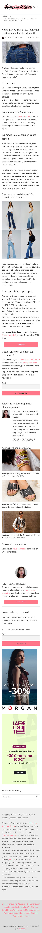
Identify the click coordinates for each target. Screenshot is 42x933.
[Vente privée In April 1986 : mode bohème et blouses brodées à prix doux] (21, 522)
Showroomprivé (23, 116)
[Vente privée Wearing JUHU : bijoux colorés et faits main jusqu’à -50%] (21, 460)
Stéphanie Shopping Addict (15, 38)
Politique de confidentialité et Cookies (21, 913)
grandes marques (9, 835)
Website (30, 441)
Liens (27, 916)
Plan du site (18, 916)
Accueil (6, 16)
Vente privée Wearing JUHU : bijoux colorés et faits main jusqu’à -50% (20, 474)
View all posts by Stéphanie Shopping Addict (24, 440)
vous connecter (19, 549)
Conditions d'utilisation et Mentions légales (21, 910)
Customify (22, 929)
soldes (12, 859)
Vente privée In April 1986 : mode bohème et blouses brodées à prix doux (20, 536)
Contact (34, 907)
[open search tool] (34, 7)
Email (4, 383)
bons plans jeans (30, 362)
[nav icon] (39, 7)
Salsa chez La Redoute (30, 359)
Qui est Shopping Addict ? (13, 904)
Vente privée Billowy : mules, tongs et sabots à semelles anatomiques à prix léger (20, 505)
